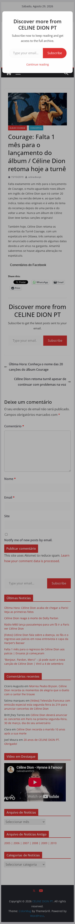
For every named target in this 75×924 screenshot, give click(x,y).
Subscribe (55, 53)
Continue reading (37, 64)
